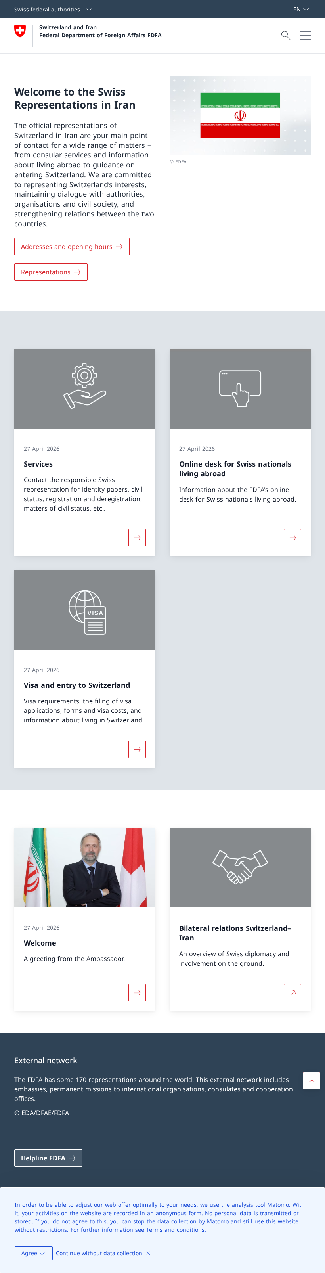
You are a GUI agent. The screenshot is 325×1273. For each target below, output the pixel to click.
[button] (311, 1080)
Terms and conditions (175, 1229)
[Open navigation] (305, 36)
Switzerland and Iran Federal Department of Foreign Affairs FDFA (100, 30)
